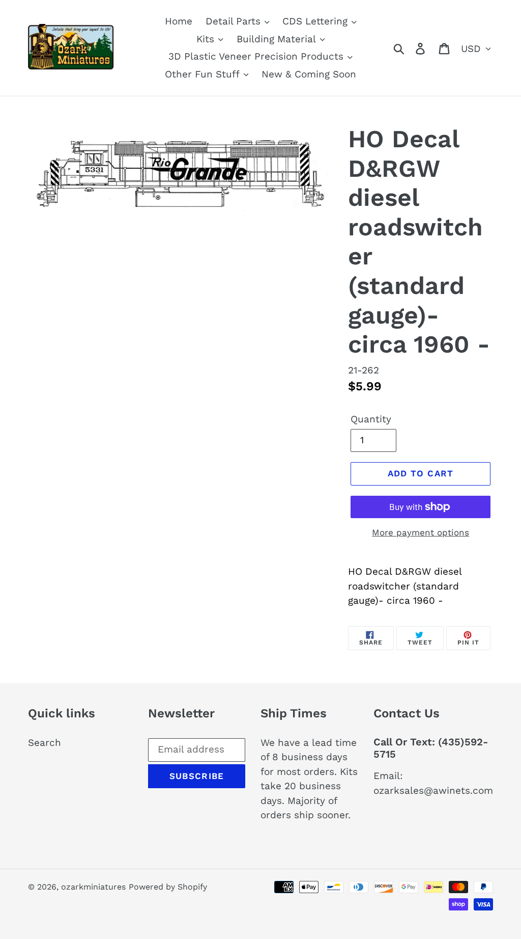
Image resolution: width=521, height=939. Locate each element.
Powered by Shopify (168, 887)
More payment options (420, 532)
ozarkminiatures (93, 887)
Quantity (371, 419)
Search (44, 742)
